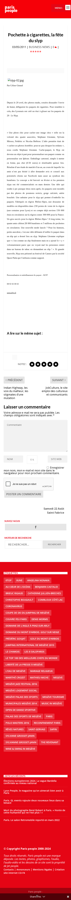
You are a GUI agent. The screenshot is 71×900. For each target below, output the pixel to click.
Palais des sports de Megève (23, 716)
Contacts (9, 869)
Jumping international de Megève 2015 (30, 645)
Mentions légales (42, 869)
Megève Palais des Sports (22, 697)
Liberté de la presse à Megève (24, 664)
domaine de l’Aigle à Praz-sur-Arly (27, 625)
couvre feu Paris (16, 619)
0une (19, 580)
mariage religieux (41, 671)
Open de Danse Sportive (21, 709)
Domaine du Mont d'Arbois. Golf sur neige (32, 632)
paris (49, 716)
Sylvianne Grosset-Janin (21, 742)
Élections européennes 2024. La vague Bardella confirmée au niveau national (30, 782)
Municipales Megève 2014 (21, 703)
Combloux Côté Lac (50, 599)
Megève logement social (21, 690)
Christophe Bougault (19, 599)
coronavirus (14, 606)
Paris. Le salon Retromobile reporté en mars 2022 (32, 820)
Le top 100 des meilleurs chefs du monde (31, 658)
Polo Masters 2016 (17, 722)
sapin (53, 729)
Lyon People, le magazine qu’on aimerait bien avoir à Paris (33, 792)
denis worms (40, 619)
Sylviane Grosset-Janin (20, 735)
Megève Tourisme (53, 697)
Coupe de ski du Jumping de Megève (27, 612)
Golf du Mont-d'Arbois (44, 638)
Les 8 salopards (34, 651)
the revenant (49, 742)
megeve (58, 677)
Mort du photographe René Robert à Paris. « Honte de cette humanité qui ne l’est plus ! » (34, 811)
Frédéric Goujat (15, 638)
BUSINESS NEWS (39, 47)
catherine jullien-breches (44, 593)
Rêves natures (15, 729)
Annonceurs (23, 869)
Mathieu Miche (39, 677)
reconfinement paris (47, 722)
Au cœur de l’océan (18, 586)
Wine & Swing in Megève (20, 748)
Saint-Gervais (36, 729)
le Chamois (13, 651)
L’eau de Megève (15, 671)
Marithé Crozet (15, 677)
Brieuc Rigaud (14, 593)
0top (9, 580)
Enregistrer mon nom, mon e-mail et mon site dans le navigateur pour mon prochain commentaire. (34, 470)
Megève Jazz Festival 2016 (21, 684)
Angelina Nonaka (38, 580)
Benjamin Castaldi (46, 586)
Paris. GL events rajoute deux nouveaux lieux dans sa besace (34, 801)
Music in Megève (52, 703)
